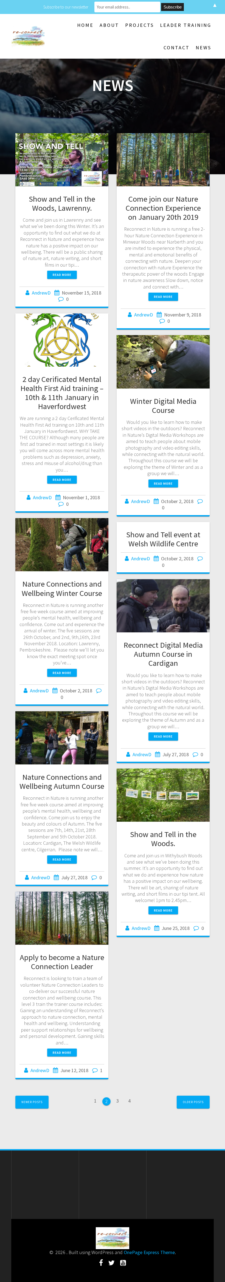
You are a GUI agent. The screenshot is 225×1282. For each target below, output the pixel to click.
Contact (177, 47)
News (203, 47)
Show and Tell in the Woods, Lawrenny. (62, 203)
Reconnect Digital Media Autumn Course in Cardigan (163, 654)
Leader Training (185, 25)
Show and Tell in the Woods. (163, 838)
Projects (139, 25)
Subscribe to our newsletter (65, 7)
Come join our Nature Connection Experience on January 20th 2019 (163, 208)
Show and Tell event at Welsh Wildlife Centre (163, 539)
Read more (62, 275)
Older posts (193, 1102)
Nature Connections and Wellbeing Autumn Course (61, 781)
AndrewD (41, 293)
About (109, 25)
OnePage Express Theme (149, 1252)
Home (85, 25)
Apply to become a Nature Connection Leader (62, 961)
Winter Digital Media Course (163, 405)
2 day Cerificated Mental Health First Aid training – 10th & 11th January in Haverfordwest (61, 392)
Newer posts (32, 1102)
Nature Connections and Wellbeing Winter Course (62, 588)
